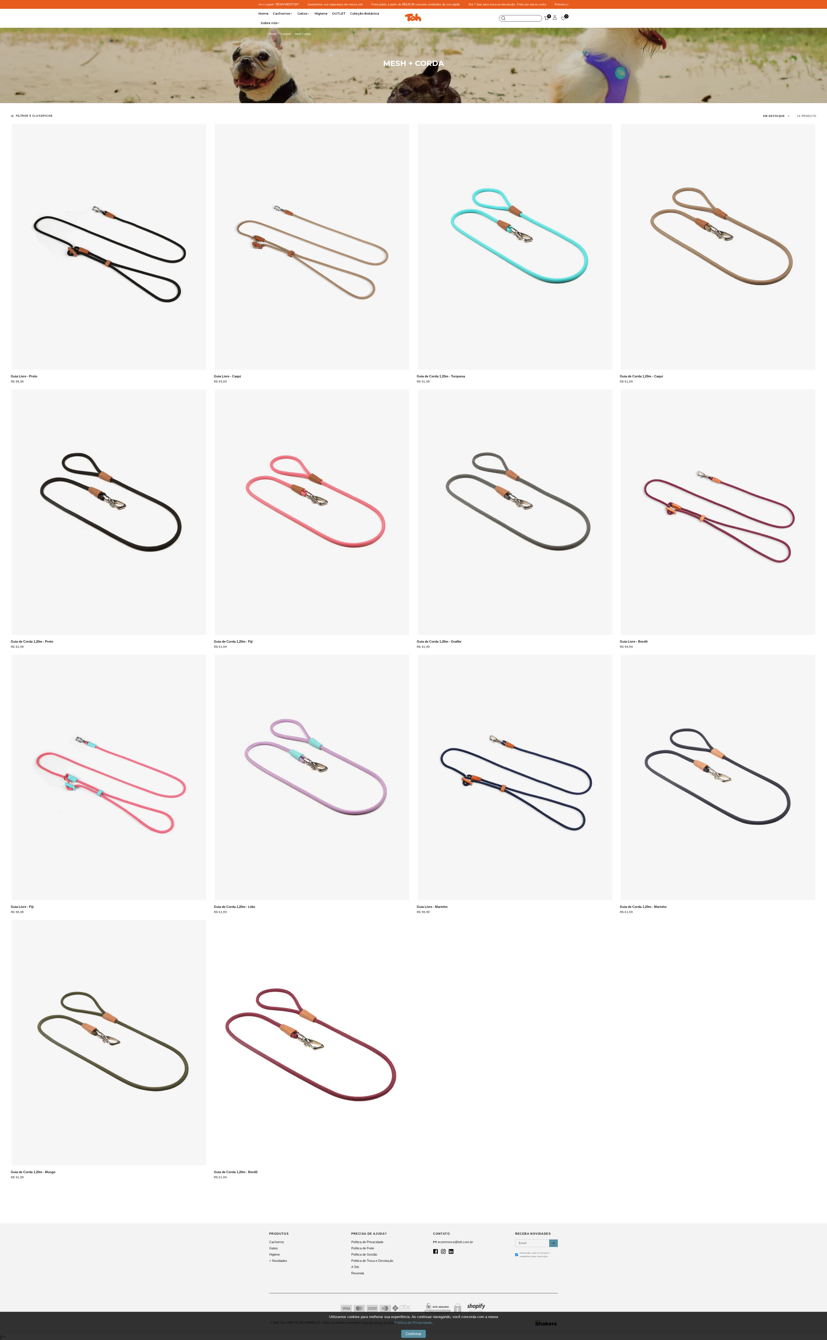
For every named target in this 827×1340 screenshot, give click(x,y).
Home (263, 13)
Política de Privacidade (367, 1242)
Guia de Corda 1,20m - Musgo (33, 1172)
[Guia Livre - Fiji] (109, 777)
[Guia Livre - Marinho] (515, 777)
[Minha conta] (555, 18)
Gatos (302, 13)
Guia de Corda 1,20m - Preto (32, 641)
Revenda (357, 1273)
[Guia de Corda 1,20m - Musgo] (109, 1043)
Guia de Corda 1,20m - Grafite (439, 641)
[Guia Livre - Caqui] (312, 247)
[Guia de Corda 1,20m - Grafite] (515, 512)
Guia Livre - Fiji (22, 907)
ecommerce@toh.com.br (455, 1242)
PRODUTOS (279, 1233)
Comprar (285, 34)
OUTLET (339, 13)
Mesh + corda (303, 34)
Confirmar (413, 1334)
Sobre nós (269, 23)
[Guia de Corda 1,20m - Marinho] (718, 777)
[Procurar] (520, 18)
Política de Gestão (364, 1254)
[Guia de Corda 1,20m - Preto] (109, 512)
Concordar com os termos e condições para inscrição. (535, 1255)
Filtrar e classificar (34, 115)
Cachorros (281, 13)
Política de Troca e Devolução (372, 1260)
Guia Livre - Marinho (432, 907)
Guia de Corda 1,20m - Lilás (234, 907)
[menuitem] (264, 13)
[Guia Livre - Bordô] (718, 512)
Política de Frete (362, 1248)
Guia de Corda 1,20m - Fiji (233, 641)
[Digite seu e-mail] (553, 1243)
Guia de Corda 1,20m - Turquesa (441, 376)
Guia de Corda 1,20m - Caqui (641, 376)
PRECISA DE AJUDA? (369, 1233)
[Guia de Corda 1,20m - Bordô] (312, 1043)
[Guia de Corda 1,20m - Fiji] (312, 512)
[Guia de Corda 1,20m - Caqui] (718, 247)
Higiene (321, 13)
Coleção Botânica (364, 13)
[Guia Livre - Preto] (109, 247)
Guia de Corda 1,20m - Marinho (643, 907)
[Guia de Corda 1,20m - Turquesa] (515, 247)
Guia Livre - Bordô (634, 641)
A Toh (355, 1267)
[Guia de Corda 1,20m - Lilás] (312, 777)
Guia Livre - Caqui (227, 376)
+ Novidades (278, 1260)
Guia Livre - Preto (24, 376)
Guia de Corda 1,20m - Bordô (236, 1172)
